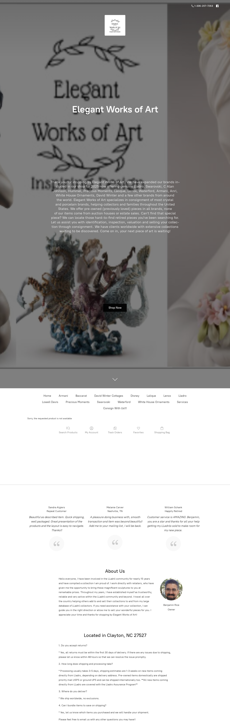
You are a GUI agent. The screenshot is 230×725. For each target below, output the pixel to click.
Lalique (151, 395)
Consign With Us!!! (115, 408)
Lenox (167, 395)
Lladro (183, 395)
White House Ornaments (153, 402)
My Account (91, 432)
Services (182, 402)
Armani (63, 395)
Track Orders (115, 432)
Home (47, 395)
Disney (135, 395)
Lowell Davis (50, 402)
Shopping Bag (162, 432)
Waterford (124, 402)
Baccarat (81, 395)
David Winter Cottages (108, 395)
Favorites (138, 432)
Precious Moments (77, 402)
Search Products (68, 432)
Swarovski (103, 402)
